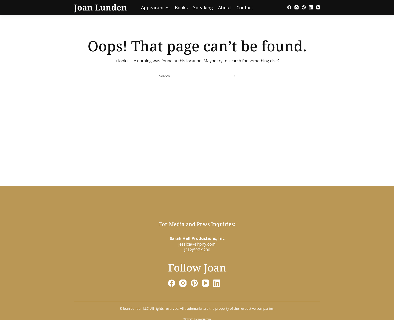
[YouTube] (318, 7)
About (224, 7)
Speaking (203, 7)
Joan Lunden (100, 7)
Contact (244, 7)
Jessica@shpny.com (197, 244)
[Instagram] (296, 7)
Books (181, 7)
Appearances (155, 7)
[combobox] (193, 76)
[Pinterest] (304, 7)
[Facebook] (289, 7)
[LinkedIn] (311, 7)
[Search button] (234, 76)
